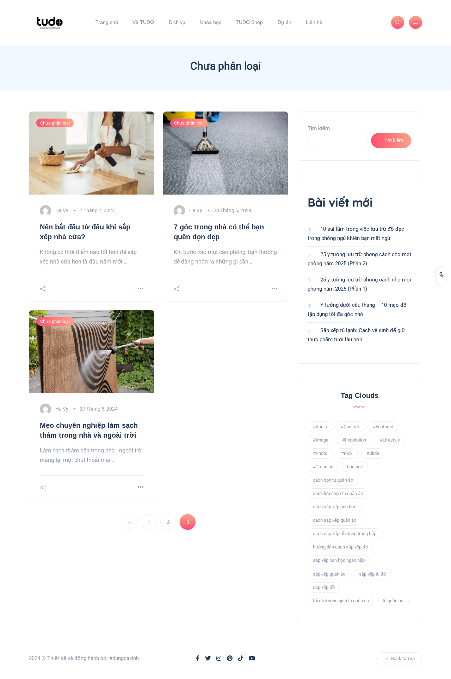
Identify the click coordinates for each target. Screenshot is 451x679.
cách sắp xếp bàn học (334, 506)
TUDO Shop (249, 22)
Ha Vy (61, 210)
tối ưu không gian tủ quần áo (341, 600)
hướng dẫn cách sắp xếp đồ (340, 547)
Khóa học (210, 22)
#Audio (320, 426)
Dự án (284, 22)
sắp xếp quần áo (329, 574)
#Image (320, 440)
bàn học (355, 466)
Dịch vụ (177, 22)
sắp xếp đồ (324, 587)
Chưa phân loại (55, 123)
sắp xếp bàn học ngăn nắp (339, 560)
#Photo (320, 453)
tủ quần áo (393, 600)
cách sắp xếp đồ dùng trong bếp (344, 533)
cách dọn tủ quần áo (333, 480)
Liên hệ (314, 22)
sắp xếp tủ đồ (372, 574)
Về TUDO (143, 22)
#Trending (323, 466)
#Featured (383, 426)
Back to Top (403, 658)
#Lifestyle (390, 440)
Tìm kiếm (319, 128)
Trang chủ (106, 22)
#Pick (347, 453)
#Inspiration (354, 440)
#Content (350, 426)
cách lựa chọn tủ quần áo (338, 493)
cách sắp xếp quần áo (334, 520)
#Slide (372, 453)
